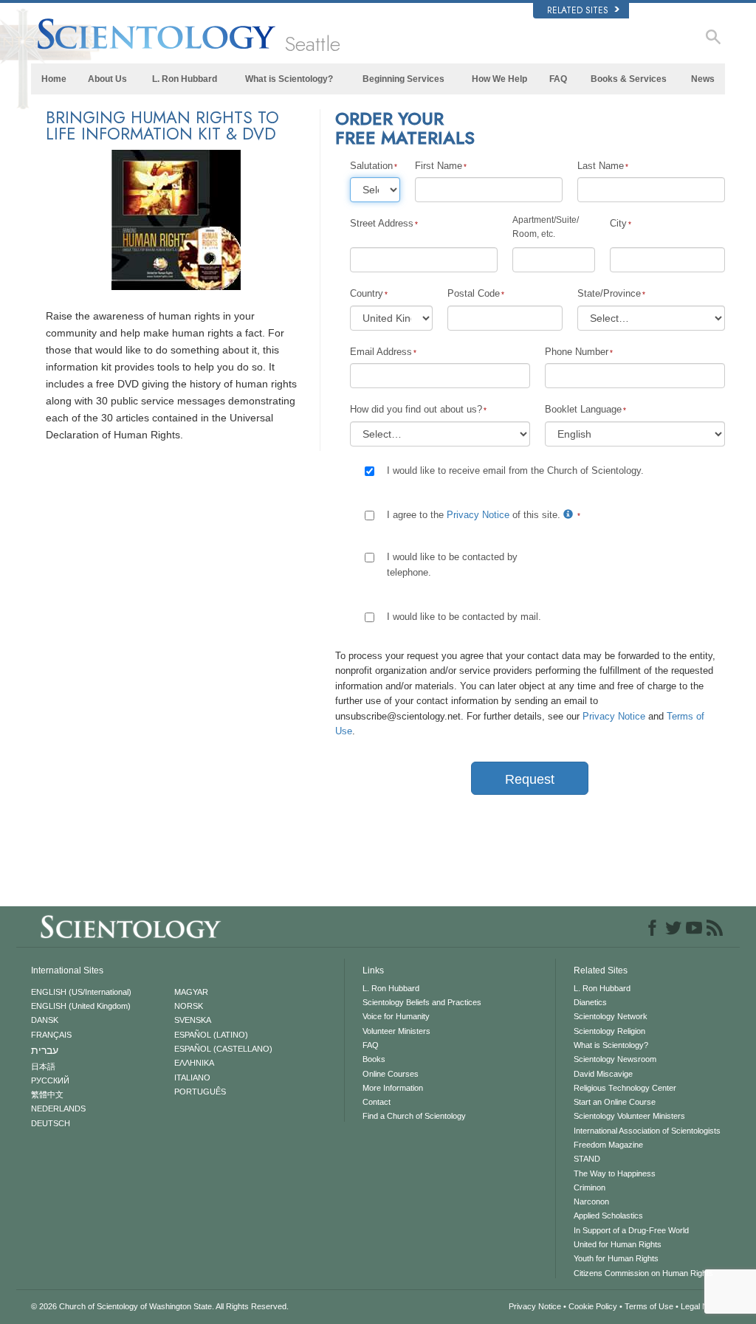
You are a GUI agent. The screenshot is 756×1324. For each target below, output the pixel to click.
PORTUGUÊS (200, 1091)
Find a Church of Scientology (414, 1115)
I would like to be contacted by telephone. (452, 564)
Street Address (381, 223)
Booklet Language (583, 409)
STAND (587, 1158)
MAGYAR (191, 991)
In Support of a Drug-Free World (631, 1230)
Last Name (600, 165)
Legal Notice (703, 1306)
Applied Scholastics (608, 1215)
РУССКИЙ (50, 1080)
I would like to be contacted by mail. (464, 616)
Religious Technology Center (625, 1087)
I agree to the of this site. (475, 514)
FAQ (558, 79)
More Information (392, 1087)
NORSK (188, 1005)
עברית (44, 1050)
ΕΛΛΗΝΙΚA (194, 1062)
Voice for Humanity (396, 1016)
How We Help (499, 79)
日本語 (43, 1066)
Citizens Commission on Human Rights (643, 1273)
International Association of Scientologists (647, 1130)
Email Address (381, 351)
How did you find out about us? (416, 409)
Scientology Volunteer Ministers (629, 1115)
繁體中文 (47, 1094)
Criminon (589, 1187)
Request (529, 779)
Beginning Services (403, 79)
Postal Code (473, 293)
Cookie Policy (592, 1306)
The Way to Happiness (615, 1173)
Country (366, 293)
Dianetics (590, 1002)
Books (373, 1059)
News (703, 79)
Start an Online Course (615, 1101)
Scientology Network (610, 1016)
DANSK (44, 1020)
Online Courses (390, 1073)
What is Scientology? (289, 79)
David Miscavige (603, 1073)
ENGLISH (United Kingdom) (81, 1005)
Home (53, 79)
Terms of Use (649, 1306)
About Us (107, 79)
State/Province (609, 293)
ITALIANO (192, 1077)
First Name (438, 165)
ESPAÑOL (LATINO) (211, 1034)
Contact (376, 1101)
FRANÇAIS (51, 1034)
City (618, 223)
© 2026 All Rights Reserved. (160, 1306)
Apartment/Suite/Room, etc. (545, 227)
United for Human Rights (618, 1244)
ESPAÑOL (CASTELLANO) (223, 1048)
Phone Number (576, 351)
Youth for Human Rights (616, 1258)
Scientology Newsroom (615, 1059)
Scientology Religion (609, 1031)
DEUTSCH (50, 1123)
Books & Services (629, 79)
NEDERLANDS (58, 1108)
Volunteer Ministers (396, 1031)
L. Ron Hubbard (184, 79)
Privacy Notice (478, 514)
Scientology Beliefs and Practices (421, 1002)
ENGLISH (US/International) (81, 991)
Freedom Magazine (608, 1144)
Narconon (591, 1201)
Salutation (371, 165)
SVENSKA (192, 1020)
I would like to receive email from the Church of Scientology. (515, 470)
